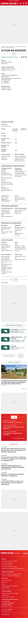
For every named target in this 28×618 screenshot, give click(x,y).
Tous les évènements (19, 438)
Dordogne (3, 47)
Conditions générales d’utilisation (9, 586)
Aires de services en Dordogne (21, 356)
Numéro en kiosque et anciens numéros (11, 574)
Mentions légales (5, 587)
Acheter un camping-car (7, 563)
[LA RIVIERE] (5, 347)
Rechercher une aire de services (9, 561)
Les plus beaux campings (7, 597)
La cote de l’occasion (6, 564)
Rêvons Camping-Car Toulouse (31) (12, 422)
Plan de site (4, 582)
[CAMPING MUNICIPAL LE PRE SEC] (5, 339)
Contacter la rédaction (7, 609)
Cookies (3, 584)
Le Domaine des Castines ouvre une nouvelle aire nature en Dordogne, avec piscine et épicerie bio (14, 382)
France (17, 46)
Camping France (5, 595)
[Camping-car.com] (8, 3)
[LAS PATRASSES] (5, 331)
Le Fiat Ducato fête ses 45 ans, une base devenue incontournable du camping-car (12, 482)
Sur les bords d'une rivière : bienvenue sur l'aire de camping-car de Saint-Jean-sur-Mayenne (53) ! (14, 458)
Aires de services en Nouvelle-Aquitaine (9, 355)
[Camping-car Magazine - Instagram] (26, 3)
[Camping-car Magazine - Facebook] (23, 3)
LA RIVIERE (13, 346)
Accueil (2, 46)
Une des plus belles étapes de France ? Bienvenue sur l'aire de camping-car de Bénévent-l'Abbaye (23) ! (13, 450)
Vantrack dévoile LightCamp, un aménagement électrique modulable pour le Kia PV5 (12, 467)
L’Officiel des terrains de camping (9, 593)
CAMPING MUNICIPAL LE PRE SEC (16, 337)
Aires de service (12, 46)
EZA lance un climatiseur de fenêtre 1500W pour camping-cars (12, 475)
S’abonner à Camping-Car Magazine (10, 575)
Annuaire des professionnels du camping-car (12, 568)
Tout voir (24, 388)
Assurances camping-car (14, 0)
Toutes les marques (6, 580)
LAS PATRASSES (14, 329)
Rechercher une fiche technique (9, 566)
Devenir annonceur (6, 611)
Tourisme (6, 46)
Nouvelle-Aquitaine (22, 46)
